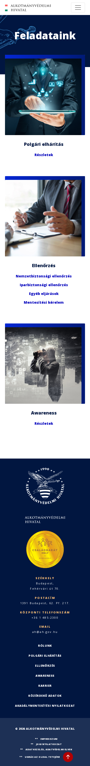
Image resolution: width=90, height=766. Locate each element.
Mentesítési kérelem (44, 302)
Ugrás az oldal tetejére (42, 756)
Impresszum (49, 738)
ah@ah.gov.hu (45, 632)
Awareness (45, 675)
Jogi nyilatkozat (49, 744)
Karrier (45, 685)
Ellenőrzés (45, 665)
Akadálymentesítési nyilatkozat (45, 705)
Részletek (43, 154)
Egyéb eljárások (43, 293)
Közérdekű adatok (45, 695)
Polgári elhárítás (44, 655)
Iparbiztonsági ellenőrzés (44, 284)
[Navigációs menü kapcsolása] (78, 8)
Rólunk (45, 645)
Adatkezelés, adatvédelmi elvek (49, 749)
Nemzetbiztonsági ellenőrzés (44, 275)
